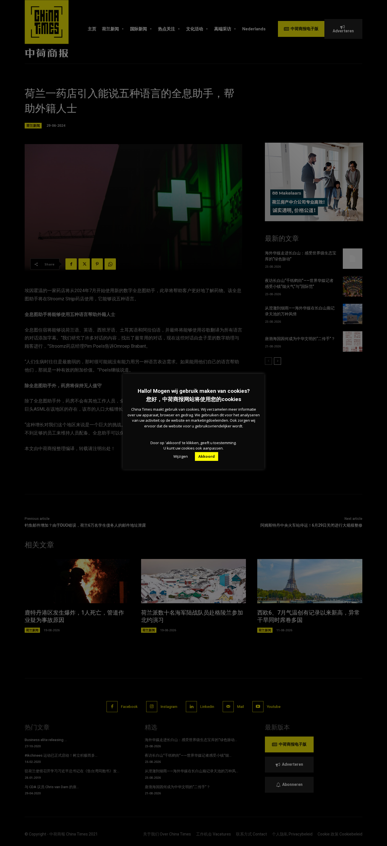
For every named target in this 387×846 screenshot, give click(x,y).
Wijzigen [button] (180, 456)
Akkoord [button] (206, 456)
